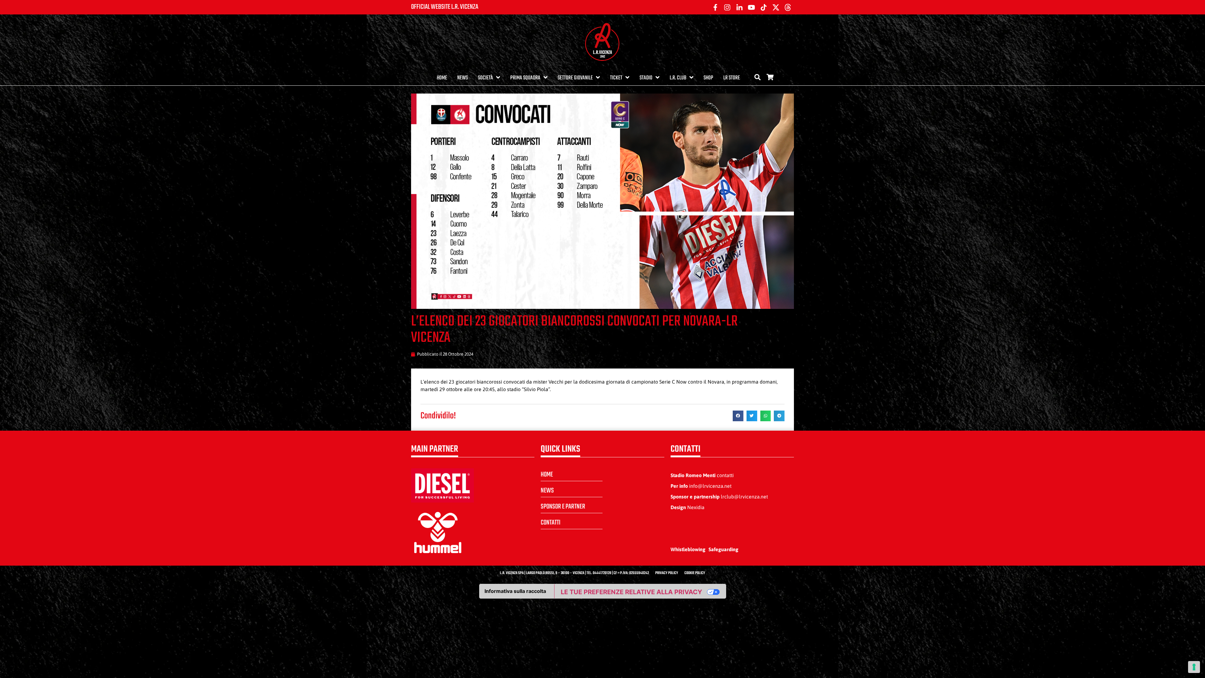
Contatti (550, 522)
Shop (708, 78)
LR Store (731, 78)
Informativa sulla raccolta (515, 591)
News (462, 78)
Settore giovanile (575, 78)
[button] (738, 416)
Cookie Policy (694, 573)
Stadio (646, 78)
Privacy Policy (666, 573)
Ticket (616, 78)
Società (485, 78)
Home (442, 78)
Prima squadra (525, 78)
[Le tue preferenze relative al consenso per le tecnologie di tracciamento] (1194, 667)
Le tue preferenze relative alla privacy (631, 592)
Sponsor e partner (563, 506)
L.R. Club (678, 78)
